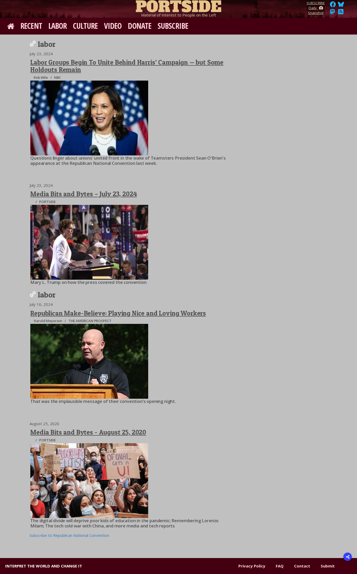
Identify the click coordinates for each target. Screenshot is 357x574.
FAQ (280, 566)
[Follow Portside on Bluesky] (341, 5)
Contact (302, 566)
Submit (328, 566)
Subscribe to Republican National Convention (69, 535)
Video (113, 25)
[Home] (178, 5)
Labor (57, 25)
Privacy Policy (251, 566)
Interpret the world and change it (43, 566)
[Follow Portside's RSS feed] (340, 13)
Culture (85, 25)
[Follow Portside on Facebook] (333, 5)
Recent (31, 25)
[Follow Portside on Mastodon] (332, 13)
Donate (139, 25)
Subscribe (173, 25)
